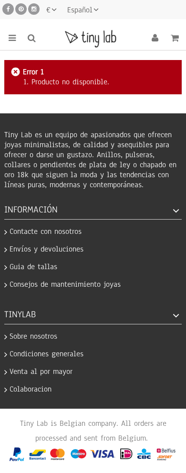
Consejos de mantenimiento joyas (65, 285)
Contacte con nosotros (46, 232)
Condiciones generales (46, 354)
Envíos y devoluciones (46, 249)
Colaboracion (31, 389)
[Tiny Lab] (93, 38)
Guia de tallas (33, 267)
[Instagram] (34, 9)
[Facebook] (8, 9)
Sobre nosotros (33, 337)
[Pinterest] (21, 9)
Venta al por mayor (41, 372)
